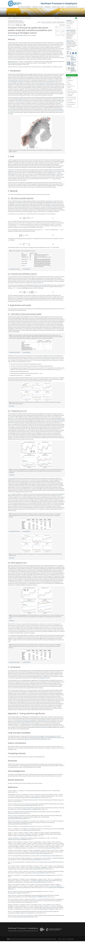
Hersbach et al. (43, 84)
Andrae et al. (16, 109)
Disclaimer (70, 100)
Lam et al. (37, 83)
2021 (57, 80)
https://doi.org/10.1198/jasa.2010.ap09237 (17, 893)
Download (12, 406)
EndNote (69, 27)
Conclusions (70, 89)
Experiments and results (71, 86)
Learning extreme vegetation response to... (73, 69)
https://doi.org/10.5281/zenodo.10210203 (34, 739)
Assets (43, 22)
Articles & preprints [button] (26, 6)
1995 (13, 495)
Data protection (70, 939)
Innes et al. (55, 736)
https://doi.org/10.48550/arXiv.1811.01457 (37, 859)
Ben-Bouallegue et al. (19, 98)
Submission (35, 6)
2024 (58, 737)
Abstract (69, 78)
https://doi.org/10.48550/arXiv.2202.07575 (53, 862)
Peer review (48, 22)
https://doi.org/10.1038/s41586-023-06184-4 (24, 917)
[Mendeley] (68, 53)
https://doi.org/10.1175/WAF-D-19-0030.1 (28, 835)
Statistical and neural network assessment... (74, 63)
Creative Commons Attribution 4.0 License (47, 939)
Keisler (15, 83)
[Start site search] (76, 18)
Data (68, 82)
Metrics (54, 22)
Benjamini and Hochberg (23, 721)
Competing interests (72, 99)
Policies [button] (41, 6)
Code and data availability (71, 94)
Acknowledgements (72, 102)
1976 (40, 285)
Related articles (61, 22)
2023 (12, 81)
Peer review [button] (47, 6)
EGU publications (70, 6)
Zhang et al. (15, 81)
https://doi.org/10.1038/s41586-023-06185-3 (28, 805)
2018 (59, 736)
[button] (55, 18)
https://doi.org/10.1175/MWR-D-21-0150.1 (38, 896)
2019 (12, 109)
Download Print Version (15, 269)
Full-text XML (70, 23)
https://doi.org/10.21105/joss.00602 (51, 855)
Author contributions (72, 97)
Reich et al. (17, 227)
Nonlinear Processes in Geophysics (59, 3)
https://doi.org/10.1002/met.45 (30, 830)
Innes (9, 737)
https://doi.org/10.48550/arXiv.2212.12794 (38, 869)
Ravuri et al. (52, 80)
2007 (52, 285)
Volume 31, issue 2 (16, 18)
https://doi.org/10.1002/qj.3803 (51, 848)
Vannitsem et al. (20, 202)
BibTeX (68, 25)
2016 (58, 727)
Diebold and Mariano (41, 719)
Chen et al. (44, 83)
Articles (9, 18)
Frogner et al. (54, 174)
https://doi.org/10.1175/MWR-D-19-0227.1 (32, 809)
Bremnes (54, 110)
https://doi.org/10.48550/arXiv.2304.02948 (17, 824)
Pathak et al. (22, 83)
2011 (21, 227)
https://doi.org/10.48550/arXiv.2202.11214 (39, 882)
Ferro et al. (16, 301)
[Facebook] (73, 53)
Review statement (71, 104)
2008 (20, 301)
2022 (18, 83)
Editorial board (56, 6)
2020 (47, 84)
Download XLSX (26, 269)
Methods (69, 84)
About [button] (63, 6)
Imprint (64, 939)
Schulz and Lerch (28, 227)
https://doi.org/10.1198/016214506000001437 (18, 839)
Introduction (70, 80)
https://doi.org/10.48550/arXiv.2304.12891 (41, 872)
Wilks (55, 727)
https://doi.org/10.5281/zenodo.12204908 (43, 737)
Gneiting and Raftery (46, 285)
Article (39, 22)
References (70, 106)
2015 (48, 80)
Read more (69, 38)
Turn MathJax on (72, 75)
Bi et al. (29, 83)
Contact (59, 939)
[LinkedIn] (76, 53)
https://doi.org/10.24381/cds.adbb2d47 (40, 853)
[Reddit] (70, 53)
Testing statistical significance (72, 91)
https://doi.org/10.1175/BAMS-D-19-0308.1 (49, 909)
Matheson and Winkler (33, 285)
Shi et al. (45, 80)
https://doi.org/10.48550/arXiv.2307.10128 (36, 797)
